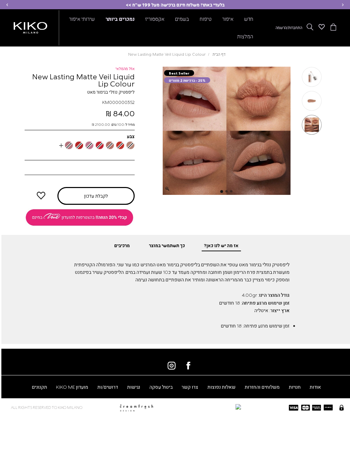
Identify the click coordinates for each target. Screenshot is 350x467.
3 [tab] (221, 191)
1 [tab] (231, 191)
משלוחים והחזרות (262, 387)
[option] (130, 145)
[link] (79, 217)
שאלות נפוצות (221, 387)
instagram (171, 365)
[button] (342, 4)
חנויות (295, 387)
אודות (315, 387)
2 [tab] (226, 191)
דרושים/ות (107, 387)
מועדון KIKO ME (72, 387)
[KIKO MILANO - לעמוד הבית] (30, 26)
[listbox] (80, 145)
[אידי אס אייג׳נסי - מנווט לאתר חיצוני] (205, 407)
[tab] (221, 245)
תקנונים (39, 387)
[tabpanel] (226, 131)
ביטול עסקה (161, 387)
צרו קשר (189, 387)
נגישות (133, 387)
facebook (188, 365)
